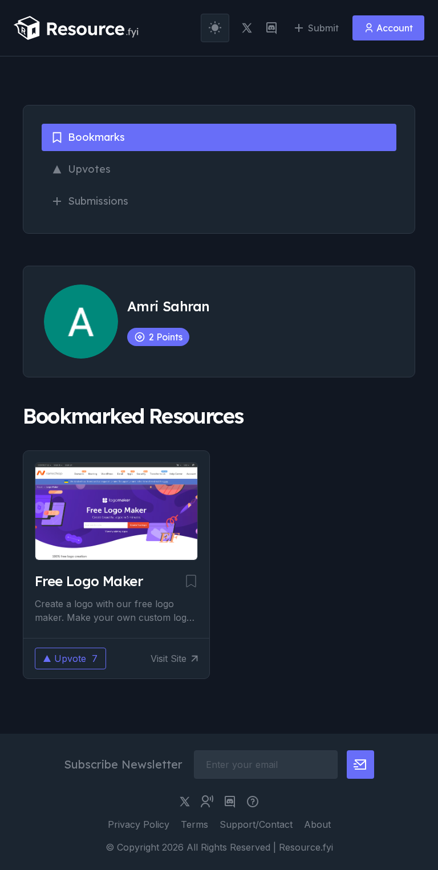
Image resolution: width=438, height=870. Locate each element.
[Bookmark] (191, 581)
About (317, 824)
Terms (194, 824)
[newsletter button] (360, 764)
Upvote (76, 658)
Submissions (98, 201)
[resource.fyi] (76, 28)
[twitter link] (247, 28)
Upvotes (89, 169)
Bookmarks (96, 137)
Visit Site (168, 658)
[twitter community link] (207, 801)
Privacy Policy (138, 824)
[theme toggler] (215, 28)
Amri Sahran (168, 306)
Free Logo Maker (89, 581)
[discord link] (271, 28)
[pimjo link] (252, 801)
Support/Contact (256, 824)
